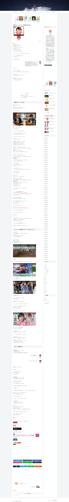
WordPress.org (46, 303)
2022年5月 (46, 234)
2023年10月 (46, 202)
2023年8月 (46, 206)
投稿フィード (46, 299)
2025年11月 (46, 155)
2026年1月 (46, 151)
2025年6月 (46, 164)
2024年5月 (46, 189)
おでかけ (45, 266)
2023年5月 (46, 211)
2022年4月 (46, 236)
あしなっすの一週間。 (16, 110)
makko (50, 34)
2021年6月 (46, 255)
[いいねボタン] (14, 417)
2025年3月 (46, 170)
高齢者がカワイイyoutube (24, 95)
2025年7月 (46, 162)
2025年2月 (46, 172)
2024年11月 (46, 177)
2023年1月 (46, 219)
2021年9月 (46, 249)
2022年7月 (46, 230)
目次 (26, 93)
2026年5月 (46, 143)
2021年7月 (46, 253)
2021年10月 (46, 247)
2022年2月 (46, 240)
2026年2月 (46, 149)
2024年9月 (46, 181)
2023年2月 (46, 217)
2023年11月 (46, 200)
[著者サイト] (16, 466)
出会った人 (46, 283)
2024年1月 (46, 196)
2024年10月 (46, 179)
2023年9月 (46, 204)
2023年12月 (46, 198)
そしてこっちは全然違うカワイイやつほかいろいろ (27, 96)
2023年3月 (46, 215)
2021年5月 (46, 257)
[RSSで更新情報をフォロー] (38, 466)
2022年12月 (46, 221)
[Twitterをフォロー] (23, 466)
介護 (45, 277)
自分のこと (46, 290)
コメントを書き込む (27, 493)
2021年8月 (46, 251)
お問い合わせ (54, 499)
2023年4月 (46, 213)
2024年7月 (46, 185)
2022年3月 (46, 238)
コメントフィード (47, 301)
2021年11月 (46, 245)
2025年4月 (46, 168)
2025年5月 (46, 166)
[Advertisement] (27, 87)
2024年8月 (46, 183)
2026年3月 (46, 147)
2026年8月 (46, 138)
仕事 (45, 279)
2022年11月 (46, 223)
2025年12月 (46, 153)
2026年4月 (46, 145)
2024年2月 (46, 194)
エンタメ (14, 444)
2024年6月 (46, 187)
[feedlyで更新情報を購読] (31, 466)
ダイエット (46, 273)
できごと (45, 275)
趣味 (45, 292)
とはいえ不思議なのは (24, 97)
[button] (55, 112)
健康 (45, 281)
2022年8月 (46, 228)
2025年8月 (46, 160)
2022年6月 (46, 232)
